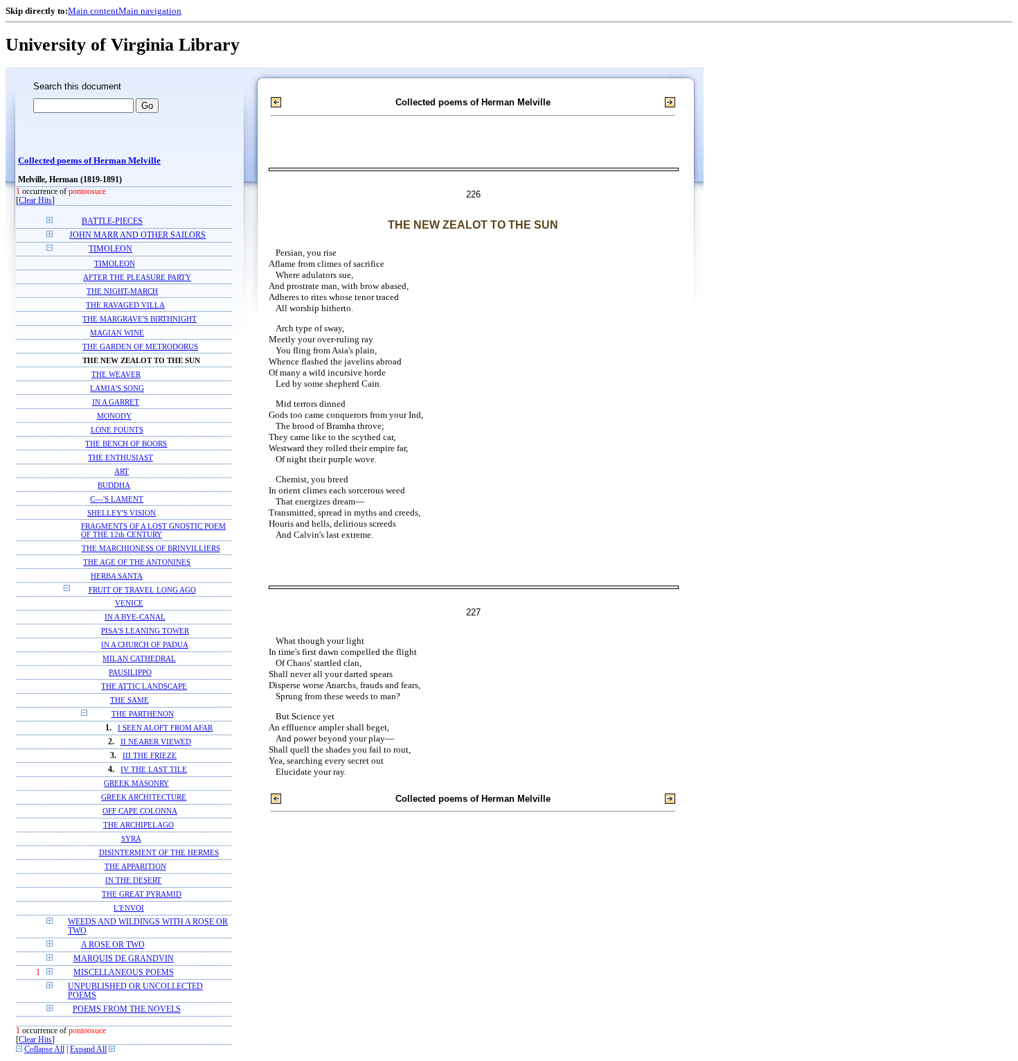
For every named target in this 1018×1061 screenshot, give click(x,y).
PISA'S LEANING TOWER (145, 631)
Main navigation (149, 11)
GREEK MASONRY (136, 783)
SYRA (131, 839)
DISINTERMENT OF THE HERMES (159, 853)
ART (121, 471)
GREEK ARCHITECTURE (143, 797)
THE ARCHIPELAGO (138, 825)
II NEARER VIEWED (155, 742)
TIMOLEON (110, 249)
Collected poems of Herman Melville (89, 161)
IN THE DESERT (133, 880)
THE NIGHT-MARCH (122, 291)
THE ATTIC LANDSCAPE (144, 686)
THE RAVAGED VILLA (125, 305)
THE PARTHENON (142, 714)
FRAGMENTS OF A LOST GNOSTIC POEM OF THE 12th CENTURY (153, 530)
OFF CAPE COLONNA (139, 811)
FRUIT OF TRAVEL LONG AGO (142, 590)
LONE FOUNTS (117, 430)
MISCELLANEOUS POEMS (123, 972)
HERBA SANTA (117, 576)
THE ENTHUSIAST (120, 457)
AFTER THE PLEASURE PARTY (137, 277)
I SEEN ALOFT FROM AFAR (165, 728)
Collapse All (44, 1049)
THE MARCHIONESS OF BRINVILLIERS (151, 548)
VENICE (129, 603)
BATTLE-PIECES (112, 221)
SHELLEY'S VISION (121, 513)
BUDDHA (114, 485)
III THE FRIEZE (150, 756)
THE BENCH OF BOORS (126, 443)
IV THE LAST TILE (153, 769)
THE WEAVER (116, 374)
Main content (93, 11)
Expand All (88, 1049)
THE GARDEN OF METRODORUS (140, 346)
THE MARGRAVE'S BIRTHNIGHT (139, 319)
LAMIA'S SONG (117, 388)
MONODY (114, 416)
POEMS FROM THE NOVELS (127, 1009)
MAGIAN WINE (117, 332)
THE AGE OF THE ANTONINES (136, 562)
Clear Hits (35, 200)
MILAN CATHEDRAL (139, 659)
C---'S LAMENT (116, 499)
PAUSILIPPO (130, 672)
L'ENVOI (129, 908)
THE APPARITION (135, 866)
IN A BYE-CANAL (135, 617)
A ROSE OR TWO (113, 944)
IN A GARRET (115, 402)
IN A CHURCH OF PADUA (144, 645)
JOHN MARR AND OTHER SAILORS (137, 235)
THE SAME (129, 700)
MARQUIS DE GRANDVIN (123, 958)
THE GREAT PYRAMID (141, 894)
